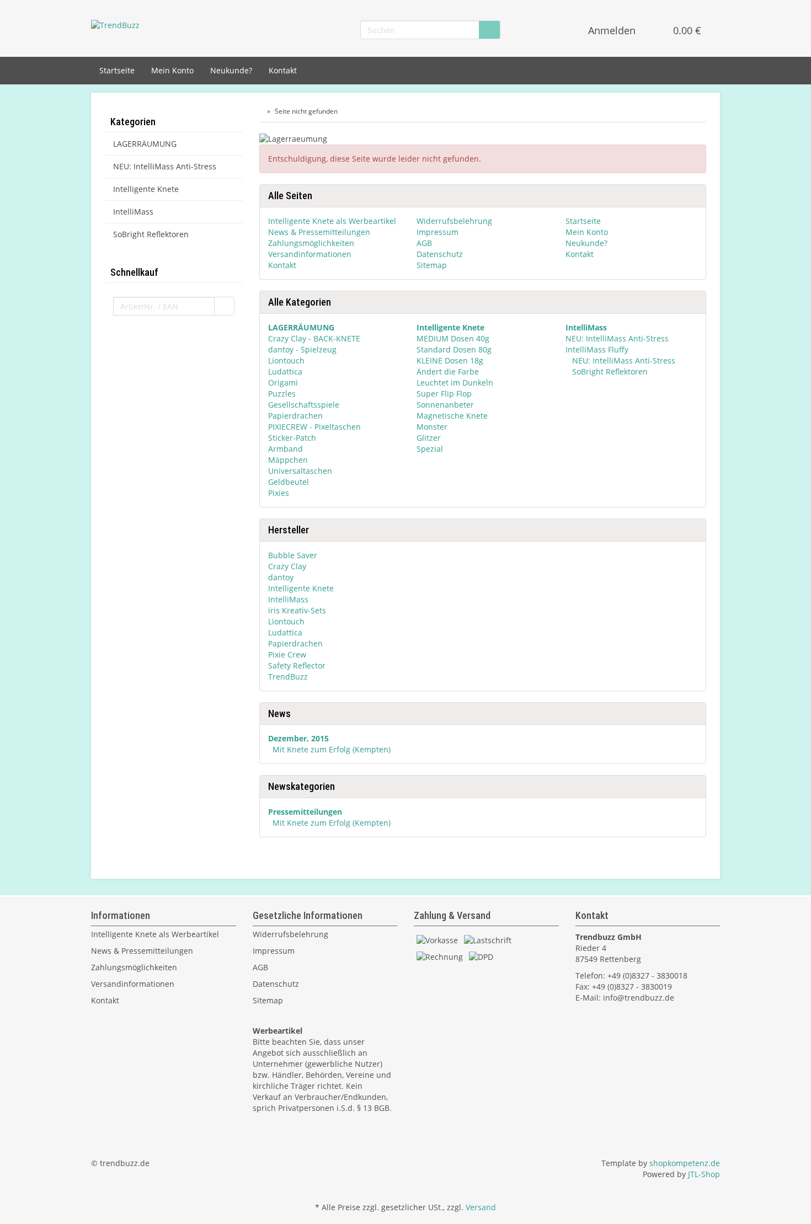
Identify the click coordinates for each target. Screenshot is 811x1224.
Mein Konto (172, 70)
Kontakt (283, 70)
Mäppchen (288, 460)
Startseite (117, 70)
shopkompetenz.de (684, 1163)
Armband (285, 448)
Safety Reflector (297, 665)
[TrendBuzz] (115, 24)
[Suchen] (489, 30)
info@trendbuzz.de (638, 997)
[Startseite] (261, 111)
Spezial (430, 448)
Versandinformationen (309, 254)
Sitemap (432, 265)
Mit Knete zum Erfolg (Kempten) (332, 749)
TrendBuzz (288, 676)
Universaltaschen (300, 471)
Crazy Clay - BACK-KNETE (314, 338)
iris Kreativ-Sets (297, 610)
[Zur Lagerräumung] (482, 139)
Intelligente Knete (301, 588)
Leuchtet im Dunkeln (455, 382)
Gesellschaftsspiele (303, 404)
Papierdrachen (295, 415)
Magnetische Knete (452, 415)
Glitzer (429, 437)
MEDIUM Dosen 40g (453, 338)
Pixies (278, 493)
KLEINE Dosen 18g (450, 360)
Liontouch (286, 360)
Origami (283, 382)
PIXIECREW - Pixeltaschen (314, 426)
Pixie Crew (287, 654)
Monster (432, 426)
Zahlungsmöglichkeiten (311, 243)
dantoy (281, 577)
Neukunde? (231, 70)
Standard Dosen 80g (454, 349)
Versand (481, 1207)
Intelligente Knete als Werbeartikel (332, 221)
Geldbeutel (288, 482)
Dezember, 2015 (298, 738)
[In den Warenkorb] (224, 306)
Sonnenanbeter (445, 404)
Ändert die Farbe (448, 371)
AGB (424, 243)
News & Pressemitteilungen (319, 232)
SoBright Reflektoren (609, 371)
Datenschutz (440, 254)
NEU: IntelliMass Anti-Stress (617, 338)
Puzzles (282, 393)
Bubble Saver (292, 555)
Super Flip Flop (444, 393)
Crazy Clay (287, 566)
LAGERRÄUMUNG (145, 143)
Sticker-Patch (292, 437)
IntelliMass (288, 599)
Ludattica (285, 371)
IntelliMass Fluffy (596, 349)
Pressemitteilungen (305, 811)
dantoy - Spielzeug (302, 349)
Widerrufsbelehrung (454, 221)
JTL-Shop (704, 1174)
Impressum (437, 232)
